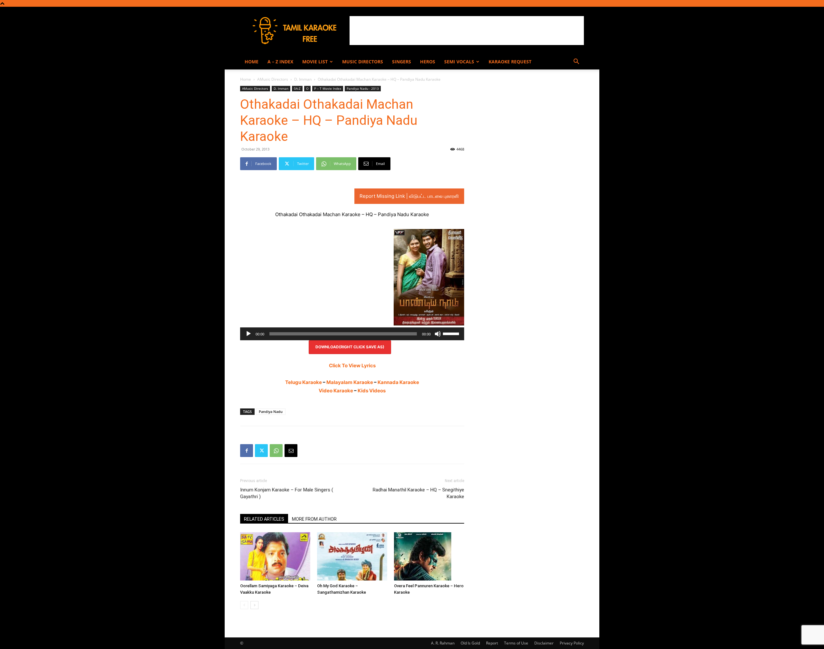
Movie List (315, 62)
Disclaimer (544, 643)
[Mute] (438, 334)
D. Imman (303, 79)
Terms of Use (516, 643)
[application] (352, 333)
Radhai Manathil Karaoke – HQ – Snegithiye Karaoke (418, 493)
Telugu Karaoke (303, 382)
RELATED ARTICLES (264, 519)
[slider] (452, 333)
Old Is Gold (470, 643)
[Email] (291, 450)
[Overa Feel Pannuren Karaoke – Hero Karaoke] (429, 556)
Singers (401, 62)
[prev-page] (244, 605)
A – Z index (280, 62)
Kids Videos (372, 391)
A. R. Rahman (442, 643)
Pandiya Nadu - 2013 (363, 88)
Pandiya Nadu (271, 411)
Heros (427, 62)
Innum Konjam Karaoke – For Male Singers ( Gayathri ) (286, 493)
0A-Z (297, 88)
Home (251, 62)
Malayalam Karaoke (349, 382)
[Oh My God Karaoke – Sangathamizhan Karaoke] (352, 556)
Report (492, 643)
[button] (576, 62)
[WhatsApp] (276, 450)
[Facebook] (246, 450)
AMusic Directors (272, 79)
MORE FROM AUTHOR (314, 519)
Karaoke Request (510, 62)
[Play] (248, 334)
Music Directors (362, 62)
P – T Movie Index (327, 88)
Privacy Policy (572, 643)
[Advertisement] (467, 30)
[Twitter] (261, 450)
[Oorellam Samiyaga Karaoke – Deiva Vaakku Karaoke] (275, 556)
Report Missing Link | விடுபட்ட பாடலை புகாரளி (409, 196)
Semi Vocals (459, 62)
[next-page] (254, 605)
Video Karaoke (336, 391)
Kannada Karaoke (398, 382)
